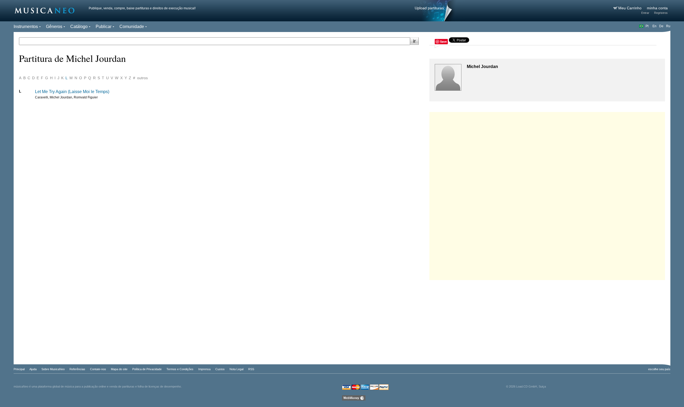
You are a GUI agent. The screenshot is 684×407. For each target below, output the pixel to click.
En (654, 26)
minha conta (657, 8)
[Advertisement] (547, 195)
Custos (220, 369)
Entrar (645, 12)
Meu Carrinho (630, 8)
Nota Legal (236, 369)
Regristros (661, 12)
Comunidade (131, 26)
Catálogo (79, 26)
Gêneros (54, 26)
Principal (19, 369)
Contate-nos (98, 369)
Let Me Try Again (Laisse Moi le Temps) (72, 91)
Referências (77, 369)
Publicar (103, 26)
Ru (668, 26)
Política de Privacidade (147, 369)
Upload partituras (429, 8)
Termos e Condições (179, 369)
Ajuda (33, 369)
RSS (251, 369)
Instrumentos (26, 26)
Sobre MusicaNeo (53, 369)
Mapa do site (119, 369)
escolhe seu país (659, 369)
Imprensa (204, 369)
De (661, 26)
